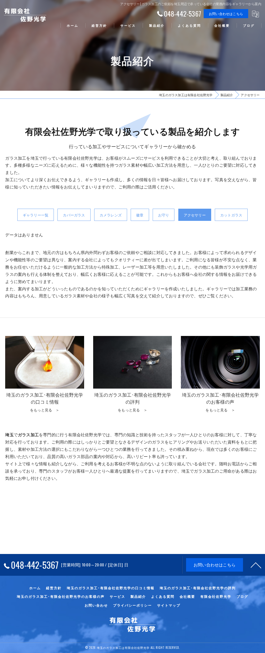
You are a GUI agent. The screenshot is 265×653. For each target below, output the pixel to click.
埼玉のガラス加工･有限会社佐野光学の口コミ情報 (110, 587)
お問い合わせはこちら (226, 13)
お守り (163, 214)
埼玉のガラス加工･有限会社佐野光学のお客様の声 (61, 596)
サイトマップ (168, 605)
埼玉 (185, 471)
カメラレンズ (111, 214)
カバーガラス (74, 214)
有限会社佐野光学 (215, 596)
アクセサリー (195, 214)
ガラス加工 (204, 471)
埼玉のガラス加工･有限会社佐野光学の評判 (198, 587)
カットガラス (231, 214)
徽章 (139, 214)
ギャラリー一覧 (35, 214)
